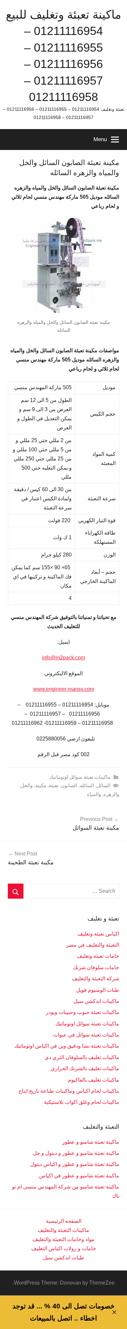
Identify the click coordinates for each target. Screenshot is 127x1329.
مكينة (40, 785)
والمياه (94, 794)
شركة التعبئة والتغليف (95, 978)
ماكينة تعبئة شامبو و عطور (90, 1142)
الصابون (69, 785)
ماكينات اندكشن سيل (96, 1001)
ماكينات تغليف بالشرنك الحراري (85, 1068)
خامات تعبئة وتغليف (98, 956)
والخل (27, 785)
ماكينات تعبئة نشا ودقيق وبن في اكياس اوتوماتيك (66, 1046)
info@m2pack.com (63, 657)
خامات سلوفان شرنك (96, 967)
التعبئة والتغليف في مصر (92, 945)
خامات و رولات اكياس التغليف (63, 1248)
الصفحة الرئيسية (63, 1221)
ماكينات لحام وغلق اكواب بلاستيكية (81, 1102)
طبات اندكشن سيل (63, 1257)
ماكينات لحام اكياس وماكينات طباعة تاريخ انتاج (69, 1091)
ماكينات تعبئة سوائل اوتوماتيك (79, 777)
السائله (87, 785)
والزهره (111, 794)
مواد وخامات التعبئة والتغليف (63, 1239)
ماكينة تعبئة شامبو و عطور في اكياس (79, 1175)
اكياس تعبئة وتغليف (98, 934)
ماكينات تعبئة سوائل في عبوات (86, 1035)
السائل (103, 785)
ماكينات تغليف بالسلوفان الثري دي (82, 1057)
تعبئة (53, 785)
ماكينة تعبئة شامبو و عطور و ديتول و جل (76, 1153)
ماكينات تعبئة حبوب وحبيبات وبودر (82, 1012)
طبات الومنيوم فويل (97, 990)
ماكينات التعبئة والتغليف (63, 1230)
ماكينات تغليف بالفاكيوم (93, 1080)
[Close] (114, 1312)
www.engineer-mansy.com (63, 689)
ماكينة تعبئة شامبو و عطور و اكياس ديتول (74, 1164)
